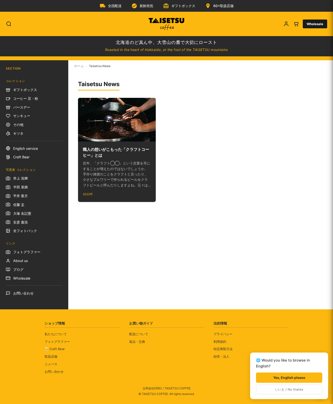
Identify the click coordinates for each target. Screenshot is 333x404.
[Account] (286, 24)
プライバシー (223, 334)
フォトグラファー (26, 252)
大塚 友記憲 (22, 213)
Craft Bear (21, 157)
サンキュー (21, 116)
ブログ (18, 269)
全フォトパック (25, 231)
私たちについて (56, 334)
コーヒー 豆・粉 (25, 98)
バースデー (21, 107)
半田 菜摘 (20, 187)
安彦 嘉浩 (20, 222)
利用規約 (220, 341)
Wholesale (315, 24)
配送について (138, 334)
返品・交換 (137, 341)
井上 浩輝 (20, 178)
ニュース (51, 364)
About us (20, 261)
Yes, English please (289, 377)
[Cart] (296, 24)
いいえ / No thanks (289, 389)
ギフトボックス (25, 90)
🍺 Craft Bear (55, 349)
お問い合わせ (23, 293)
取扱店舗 (51, 356)
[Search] (9, 24)
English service (25, 148)
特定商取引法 (223, 349)
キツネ (18, 133)
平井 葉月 (20, 196)
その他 (18, 124)
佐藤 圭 (18, 204)
